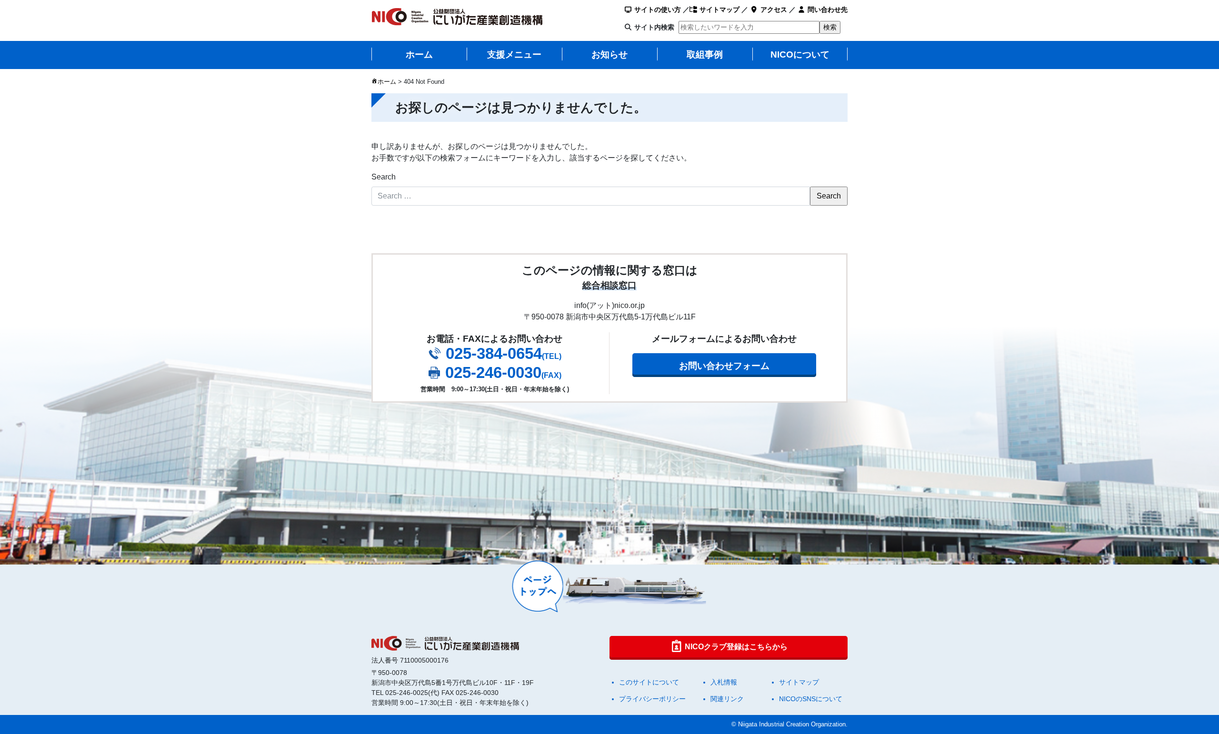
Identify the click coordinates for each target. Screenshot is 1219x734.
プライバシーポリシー (652, 699)
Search (383, 177)
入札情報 (723, 682)
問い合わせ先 (827, 9)
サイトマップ (718, 9)
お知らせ (609, 55)
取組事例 (705, 55)
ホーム (419, 55)
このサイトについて (649, 682)
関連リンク (727, 699)
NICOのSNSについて (810, 699)
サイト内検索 (654, 27)
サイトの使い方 (656, 9)
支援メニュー (514, 55)
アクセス (773, 9)
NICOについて (799, 55)
